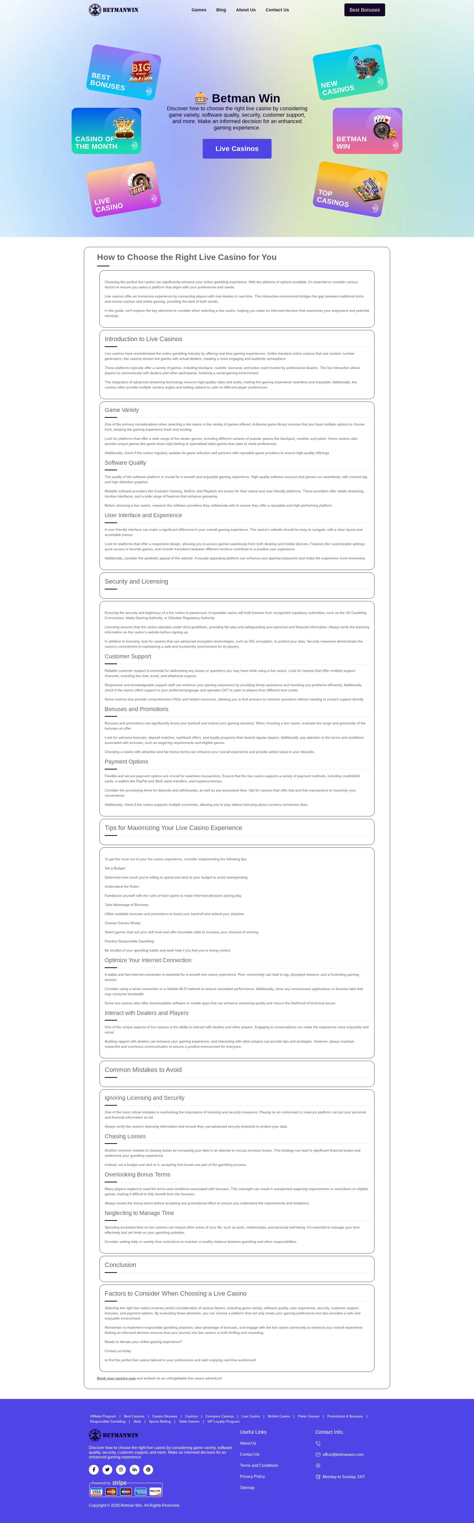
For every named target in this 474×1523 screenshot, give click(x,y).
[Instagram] (121, 1470)
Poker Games (308, 1416)
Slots (137, 1421)
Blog (221, 9)
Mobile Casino (279, 1416)
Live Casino (251, 1416)
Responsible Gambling (107, 1421)
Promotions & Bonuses (345, 1416)
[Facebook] (94, 1470)
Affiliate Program (103, 1416)
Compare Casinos (220, 1416)
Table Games (189, 1421)
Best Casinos (134, 1416)
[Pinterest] (148, 1470)
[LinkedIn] (134, 1470)
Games (199, 9)
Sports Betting (160, 1421)
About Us (246, 9)
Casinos (191, 1416)
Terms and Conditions (259, 1465)
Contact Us (277, 9)
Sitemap (247, 1488)
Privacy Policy (252, 1476)
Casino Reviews (164, 1416)
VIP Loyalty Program (223, 1421)
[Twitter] (107, 1470)
